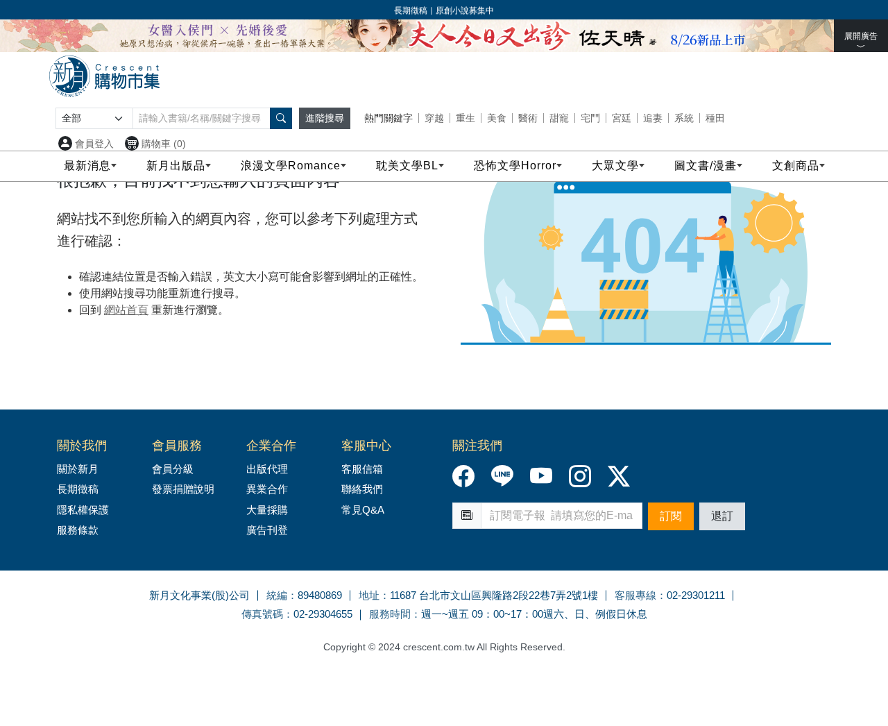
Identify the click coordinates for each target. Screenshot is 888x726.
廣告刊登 (267, 530)
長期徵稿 (78, 489)
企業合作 (271, 446)
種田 (715, 118)
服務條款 (78, 530)
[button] (281, 118)
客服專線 (635, 595)
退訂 (722, 516)
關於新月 (78, 469)
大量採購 (267, 510)
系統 (684, 118)
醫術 (528, 118)
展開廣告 (861, 36)
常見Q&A (362, 510)
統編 (276, 595)
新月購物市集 (104, 76)
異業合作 (267, 489)
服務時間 (390, 614)
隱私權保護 (83, 510)
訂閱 (671, 516)
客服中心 (366, 446)
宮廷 (621, 118)
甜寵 (559, 118)
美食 (496, 118)
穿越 (434, 118)
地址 (369, 595)
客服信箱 (362, 469)
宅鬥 (590, 118)
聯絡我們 (362, 489)
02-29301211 (696, 595)
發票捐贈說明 (183, 489)
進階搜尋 (324, 118)
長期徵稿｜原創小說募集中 (444, 10)
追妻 (653, 118)
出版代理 (269, 469)
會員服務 (177, 446)
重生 (465, 118)
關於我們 (82, 446)
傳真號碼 (262, 614)
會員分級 (173, 469)
